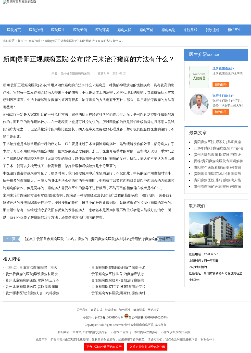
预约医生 (234, 30)
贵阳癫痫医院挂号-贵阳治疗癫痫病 (117, 280)
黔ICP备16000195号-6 (109, 317)
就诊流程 (212, 30)
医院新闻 (80, 30)
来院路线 (190, 30)
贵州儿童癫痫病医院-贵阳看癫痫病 (32, 287)
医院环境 (102, 30)
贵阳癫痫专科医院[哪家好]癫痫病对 (118, 293)
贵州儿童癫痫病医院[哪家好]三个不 (33, 280)
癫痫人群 (124, 30)
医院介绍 (36, 30)
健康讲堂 (139, 310)
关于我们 (82, 310)
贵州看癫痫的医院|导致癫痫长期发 (32, 274)
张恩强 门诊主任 (223, 95)
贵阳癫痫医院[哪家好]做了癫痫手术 (118, 267)
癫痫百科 (146, 30)
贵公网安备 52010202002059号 (148, 317)
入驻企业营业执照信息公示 (147, 347)
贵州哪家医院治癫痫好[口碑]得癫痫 (33, 293)
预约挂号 (221, 84)
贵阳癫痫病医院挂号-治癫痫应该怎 (117, 274)
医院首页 (14, 30)
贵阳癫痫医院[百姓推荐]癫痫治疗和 (118, 287)
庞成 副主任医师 (223, 68)
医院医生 (58, 30)
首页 (21, 41)
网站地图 (153, 310)
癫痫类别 (168, 30)
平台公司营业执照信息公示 (104, 347)
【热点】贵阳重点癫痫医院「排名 (31, 267)
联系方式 (96, 310)
